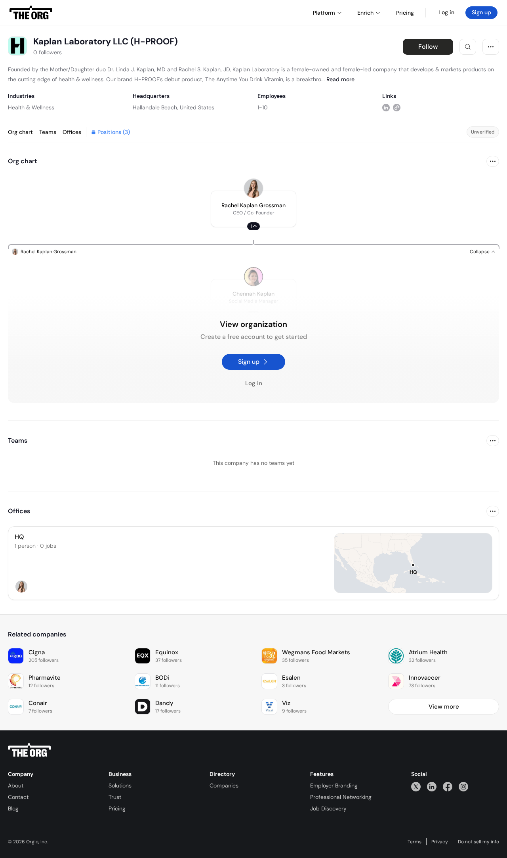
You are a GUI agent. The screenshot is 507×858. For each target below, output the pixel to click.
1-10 (262, 107)
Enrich (365, 12)
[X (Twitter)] (416, 786)
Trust (115, 797)
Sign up (481, 12)
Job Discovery (328, 808)
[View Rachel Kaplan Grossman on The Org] (253, 188)
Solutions (120, 785)
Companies (224, 785)
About (15, 785)
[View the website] (396, 107)
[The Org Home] (31, 13)
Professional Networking (341, 797)
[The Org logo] (29, 750)
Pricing (117, 808)
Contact (18, 797)
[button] (253, 209)
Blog (13, 808)
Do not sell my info (478, 842)
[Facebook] (447, 786)
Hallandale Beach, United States (173, 107)
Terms (414, 842)
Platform (324, 12)
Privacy (439, 842)
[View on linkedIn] (386, 107)
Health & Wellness (31, 107)
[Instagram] (463, 786)
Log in (446, 12)
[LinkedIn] (431, 786)
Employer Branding (334, 785)
